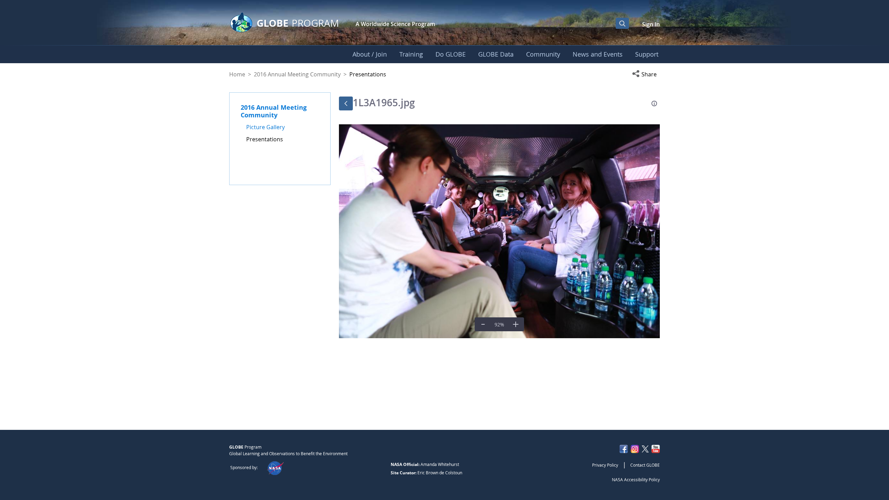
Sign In (651, 24)
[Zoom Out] (483, 324)
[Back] (346, 103)
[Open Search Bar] (622, 23)
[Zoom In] (516, 324)
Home (237, 74)
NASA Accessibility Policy (636, 479)
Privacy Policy (605, 465)
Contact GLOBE (645, 465)
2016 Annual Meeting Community (297, 74)
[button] (646, 74)
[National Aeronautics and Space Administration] (275, 467)
